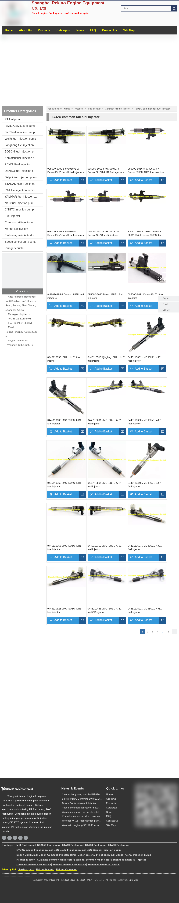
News (80, 30)
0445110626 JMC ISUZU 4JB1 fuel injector (64, 610)
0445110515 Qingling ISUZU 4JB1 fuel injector (107, 359)
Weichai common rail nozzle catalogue (83, 812)
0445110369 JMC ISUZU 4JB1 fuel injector (64, 485)
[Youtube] (26, 837)
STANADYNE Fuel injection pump (24, 183)
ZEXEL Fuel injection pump (22, 164)
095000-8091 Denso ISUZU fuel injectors (145, 296)
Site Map (129, 30)
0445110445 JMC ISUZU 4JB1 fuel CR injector (104, 610)
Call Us (166, 310)
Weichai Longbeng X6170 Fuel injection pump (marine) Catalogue (98, 825)
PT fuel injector (25, 859)
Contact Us (109, 30)
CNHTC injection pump (19, 209)
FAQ (93, 30)
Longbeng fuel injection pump (23, 145)
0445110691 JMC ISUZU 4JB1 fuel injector (104, 422)
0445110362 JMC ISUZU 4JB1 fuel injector (104, 547)
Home (9, 30)
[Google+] (9, 837)
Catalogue (63, 30)
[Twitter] (20, 837)
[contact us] (22, 273)
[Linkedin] (15, 837)
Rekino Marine (44, 869)
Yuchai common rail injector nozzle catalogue (87, 807)
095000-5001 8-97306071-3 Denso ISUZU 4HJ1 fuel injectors (106, 170)
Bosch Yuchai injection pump (133, 854)
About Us (25, 30)
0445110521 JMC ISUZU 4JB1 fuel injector (145, 610)
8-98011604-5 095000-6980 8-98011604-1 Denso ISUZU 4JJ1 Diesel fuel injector (145, 233)
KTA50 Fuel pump (118, 845)
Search (174, 8)
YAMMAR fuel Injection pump (23, 196)
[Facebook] (4, 837)
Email (165, 304)
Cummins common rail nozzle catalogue (84, 816)
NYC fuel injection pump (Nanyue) (24, 203)
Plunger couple (14, 248)
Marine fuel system (16, 228)
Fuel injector (12, 215)
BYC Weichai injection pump (104, 850)
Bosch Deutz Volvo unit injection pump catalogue (89, 803)
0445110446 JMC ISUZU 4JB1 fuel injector (145, 485)
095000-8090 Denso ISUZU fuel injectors (105, 296)
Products (44, 30)
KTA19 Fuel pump (72, 845)
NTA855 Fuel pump (48, 845)
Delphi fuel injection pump (21, 177)
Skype (166, 298)
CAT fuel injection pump (19, 190)
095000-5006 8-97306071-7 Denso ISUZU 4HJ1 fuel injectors (65, 233)
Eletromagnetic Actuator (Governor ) (24, 235)
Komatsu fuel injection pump (22, 158)
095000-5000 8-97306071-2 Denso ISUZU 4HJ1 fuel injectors (65, 170)
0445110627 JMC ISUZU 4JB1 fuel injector (145, 547)
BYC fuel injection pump (20, 132)
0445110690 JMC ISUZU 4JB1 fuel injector (145, 422)
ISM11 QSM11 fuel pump (20, 125)
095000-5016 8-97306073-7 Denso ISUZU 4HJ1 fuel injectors (146, 170)
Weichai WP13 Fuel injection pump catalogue (87, 820)
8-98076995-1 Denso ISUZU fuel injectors (65, 296)
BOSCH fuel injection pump (22, 151)
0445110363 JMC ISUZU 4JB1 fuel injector (64, 547)
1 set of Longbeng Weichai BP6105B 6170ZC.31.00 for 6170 (95, 794)
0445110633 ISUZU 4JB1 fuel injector (63, 359)
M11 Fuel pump (25, 845)
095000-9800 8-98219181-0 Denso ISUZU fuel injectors (103, 233)
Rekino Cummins (66, 869)
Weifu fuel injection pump (20, 138)
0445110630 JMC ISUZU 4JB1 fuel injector (64, 422)
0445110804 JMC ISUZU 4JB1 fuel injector (104, 485)
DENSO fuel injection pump (22, 170)
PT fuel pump (13, 119)
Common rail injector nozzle (22, 222)
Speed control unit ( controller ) (24, 241)
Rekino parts (26, 869)
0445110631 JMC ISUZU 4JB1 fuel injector (145, 359)
